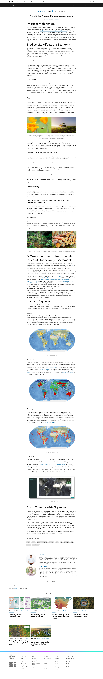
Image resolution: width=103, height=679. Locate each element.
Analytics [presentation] (53, 612)
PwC (72, 265)
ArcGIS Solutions (31, 466)
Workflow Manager (67, 372)
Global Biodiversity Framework (52, 278)
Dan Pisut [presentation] (38, 638)
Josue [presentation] (38, 610)
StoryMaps (41, 464)
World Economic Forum (35, 267)
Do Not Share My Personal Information (78, 676)
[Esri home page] (11, 2)
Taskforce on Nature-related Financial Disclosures (53, 31)
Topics (81, 5)
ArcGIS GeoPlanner (50, 422)
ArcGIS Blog (11, 5)
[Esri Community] (10, 666)
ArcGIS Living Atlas (50, 367)
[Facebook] (10, 663)
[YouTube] (15, 666)
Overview (75, 5)
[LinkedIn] (15, 663)
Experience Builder (60, 464)
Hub (53, 464)
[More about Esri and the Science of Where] (12, 657)
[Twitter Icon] (35, 538)
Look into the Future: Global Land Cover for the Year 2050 (40, 644)
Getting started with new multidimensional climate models (60, 616)
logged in (16, 588)
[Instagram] (12, 666)
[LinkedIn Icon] (40, 538)
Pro (40, 369)
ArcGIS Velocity (46, 369)
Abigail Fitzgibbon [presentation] (64, 610)
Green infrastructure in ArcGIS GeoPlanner (38, 615)
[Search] (90, 1)
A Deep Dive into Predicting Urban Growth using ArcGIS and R (18, 643)
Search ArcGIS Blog (89, 5)
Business (49, 11)
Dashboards (48, 464)
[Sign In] (94, 1)
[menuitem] (26, 657)
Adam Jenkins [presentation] (19, 610)
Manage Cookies (64, 676)
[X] (12, 663)
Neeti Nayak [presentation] (82, 610)
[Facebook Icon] (38, 538)
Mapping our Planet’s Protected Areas (16, 615)
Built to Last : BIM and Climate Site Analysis (80, 615)
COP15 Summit (58, 276)
